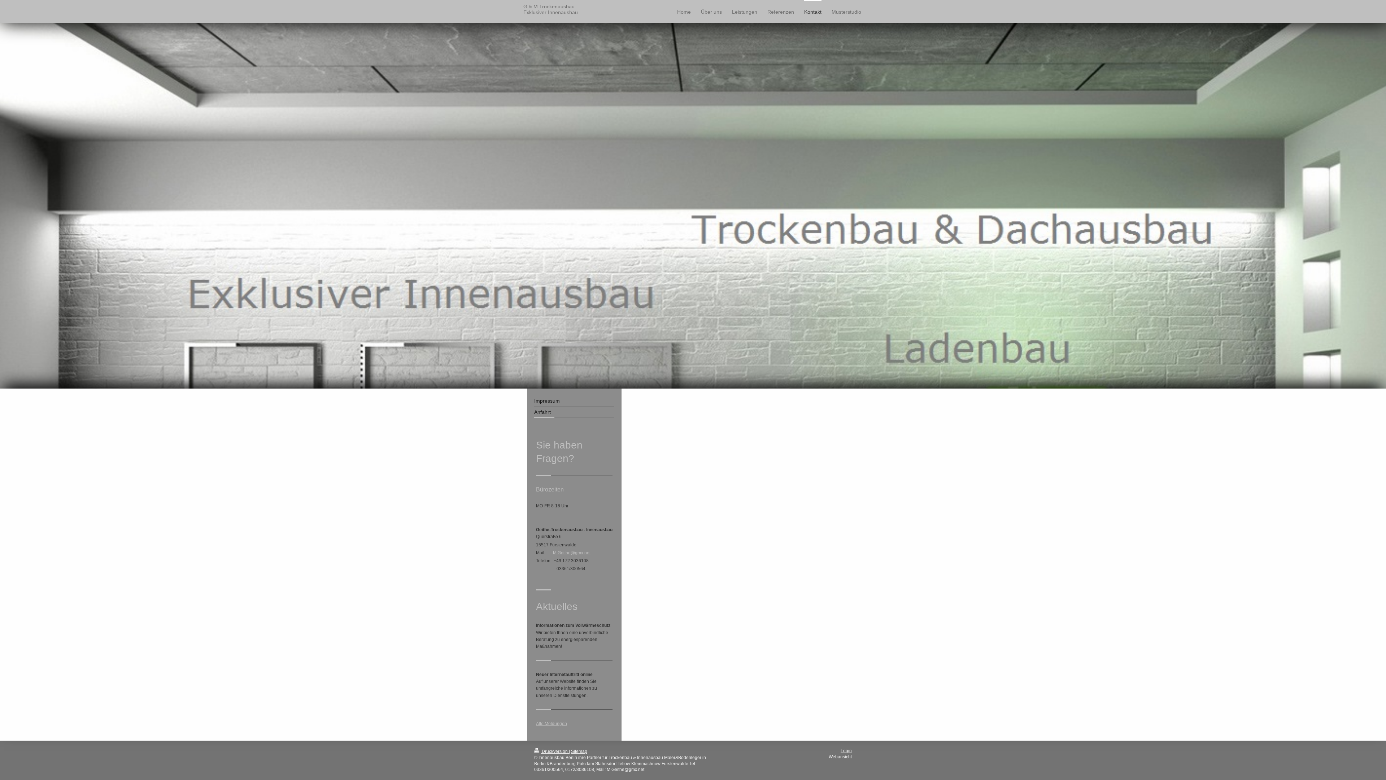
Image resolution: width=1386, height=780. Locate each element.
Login (846, 750)
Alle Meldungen (551, 723)
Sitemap (579, 751)
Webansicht (840, 756)
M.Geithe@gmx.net (571, 552)
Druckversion (555, 751)
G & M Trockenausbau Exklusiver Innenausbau (550, 9)
